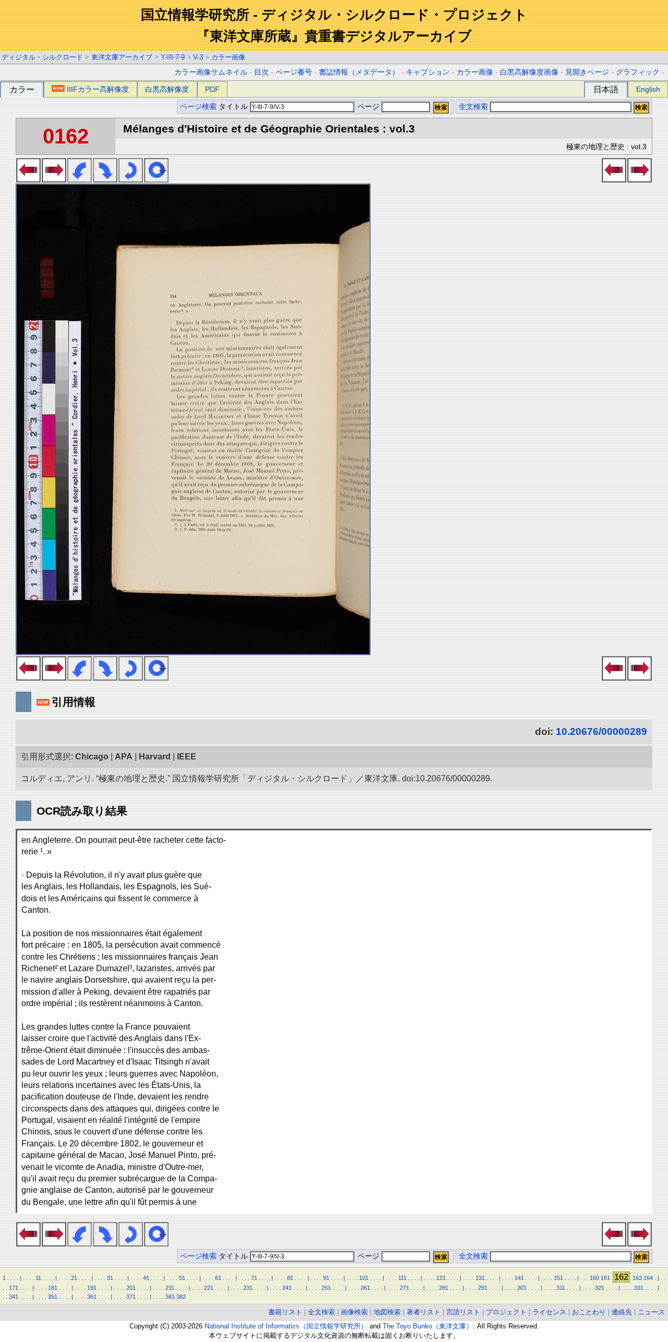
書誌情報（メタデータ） (359, 72)
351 (52, 1296)
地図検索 (387, 1312)
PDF (212, 89)
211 (169, 1288)
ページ (368, 107)
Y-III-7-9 (173, 57)
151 (558, 1278)
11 (38, 1278)
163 (637, 1278)
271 (404, 1288)
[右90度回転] (105, 179)
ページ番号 (294, 72)
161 (605, 1278)
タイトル (234, 107)
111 (402, 1278)
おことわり (589, 1312)
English (648, 89)
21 (74, 1278)
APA (124, 756)
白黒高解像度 (167, 89)
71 (254, 1278)
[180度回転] (130, 179)
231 (248, 1288)
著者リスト (423, 1312)
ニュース (651, 1312)
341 (13, 1296)
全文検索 (473, 107)
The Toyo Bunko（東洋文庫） (428, 1326)
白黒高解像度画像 (529, 72)
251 (326, 1288)
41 (146, 1278)
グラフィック (638, 72)
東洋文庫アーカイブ (121, 57)
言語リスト (463, 1312)
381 (170, 1296)
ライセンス (549, 1312)
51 (182, 1278)
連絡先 (622, 1312)
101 (363, 1278)
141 (519, 1278)
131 (480, 1278)
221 (208, 1288)
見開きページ (587, 72)
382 (181, 1296)
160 (594, 1278)
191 (92, 1288)
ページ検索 (198, 107)
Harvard (155, 756)
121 (441, 1278)
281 (443, 1288)
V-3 (198, 57)
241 (287, 1288)
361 (92, 1296)
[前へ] (28, 179)
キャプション (428, 72)
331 (638, 1288)
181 (52, 1288)
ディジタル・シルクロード (42, 57)
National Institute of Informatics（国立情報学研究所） (286, 1326)
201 (131, 1288)
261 (365, 1288)
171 (13, 1288)
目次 (261, 72)
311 (560, 1288)
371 (131, 1296)
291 (482, 1288)
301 (522, 1288)
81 (290, 1278)
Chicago (92, 756)
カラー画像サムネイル (210, 72)
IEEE (186, 756)
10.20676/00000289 (601, 731)
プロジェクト (506, 1312)
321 (599, 1288)
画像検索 (354, 1312)
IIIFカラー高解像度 (98, 89)
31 (110, 1278)
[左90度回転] (79, 179)
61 (218, 1278)
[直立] (156, 179)
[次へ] (54, 179)
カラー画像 (228, 57)
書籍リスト (285, 1312)
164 (648, 1278)
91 (326, 1278)
